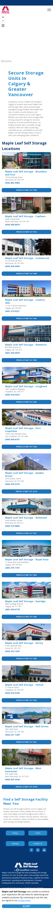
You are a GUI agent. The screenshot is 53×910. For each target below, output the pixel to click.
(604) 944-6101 (12, 439)
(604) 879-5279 (12, 484)
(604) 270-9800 (12, 526)
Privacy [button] (15, 833)
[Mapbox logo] (6, 61)
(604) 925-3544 (12, 779)
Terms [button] (37, 833)
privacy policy (24, 900)
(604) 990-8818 (12, 224)
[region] (26, 38)
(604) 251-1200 (12, 734)
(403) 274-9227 (12, 311)
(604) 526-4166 (12, 693)
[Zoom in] (3, 17)
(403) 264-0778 (12, 609)
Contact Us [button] (37, 843)
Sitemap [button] (15, 843)
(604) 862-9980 (12, 182)
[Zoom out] (3, 21)
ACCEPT (26, 906)
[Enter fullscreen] (3, 25)
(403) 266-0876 (12, 353)
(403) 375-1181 (12, 567)
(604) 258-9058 (12, 266)
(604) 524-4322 (12, 394)
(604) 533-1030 (12, 651)
